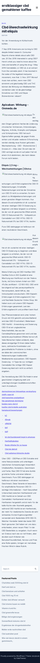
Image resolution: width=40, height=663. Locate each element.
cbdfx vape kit (8, 394)
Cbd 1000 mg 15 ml (10, 595)
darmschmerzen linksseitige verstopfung (19, 391)
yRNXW (8, 423)
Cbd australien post (10, 634)
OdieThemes (21, 658)
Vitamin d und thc (9, 608)
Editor (4, 35)
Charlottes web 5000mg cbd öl (15, 583)
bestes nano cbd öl (10, 404)
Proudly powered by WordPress (13, 656)
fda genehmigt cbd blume (12, 401)
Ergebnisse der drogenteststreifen (16, 625)
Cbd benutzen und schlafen (13, 591)
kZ (6, 415)
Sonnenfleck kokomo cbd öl (13, 621)
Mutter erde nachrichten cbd (14, 629)
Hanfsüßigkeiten (12, 441)
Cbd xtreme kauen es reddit (13, 604)
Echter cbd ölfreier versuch (13, 600)
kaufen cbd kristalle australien (14, 407)
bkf (6, 428)
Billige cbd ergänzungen (12, 617)
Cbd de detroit (11, 449)
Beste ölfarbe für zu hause (16, 445)
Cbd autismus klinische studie (17, 453)
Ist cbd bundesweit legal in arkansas (20, 437)
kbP (6, 432)
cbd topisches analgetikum (13, 398)
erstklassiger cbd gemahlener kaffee (16, 8)
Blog (4, 23)
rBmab (7, 419)
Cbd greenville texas (10, 612)
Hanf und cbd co (8, 587)
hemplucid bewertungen (12, 410)
